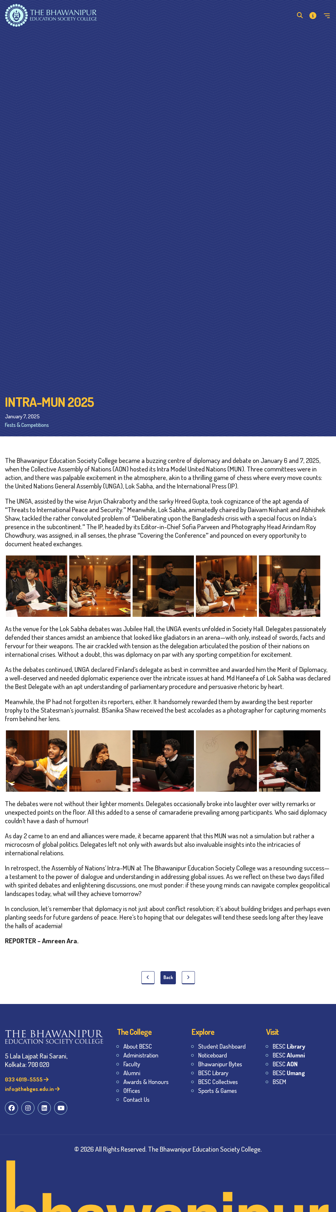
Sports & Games (217, 1090)
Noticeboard (212, 1055)
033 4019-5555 (24, 1079)
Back (168, 977)
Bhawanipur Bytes (220, 1064)
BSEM (279, 1081)
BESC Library (213, 1072)
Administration (140, 1055)
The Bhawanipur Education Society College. (205, 1148)
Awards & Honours (146, 1081)
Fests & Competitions (27, 424)
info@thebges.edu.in (30, 1088)
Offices (131, 1090)
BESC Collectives (218, 1081)
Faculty (131, 1064)
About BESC (137, 1046)
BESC (289, 1046)
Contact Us (136, 1099)
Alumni (131, 1072)
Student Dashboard (222, 1046)
